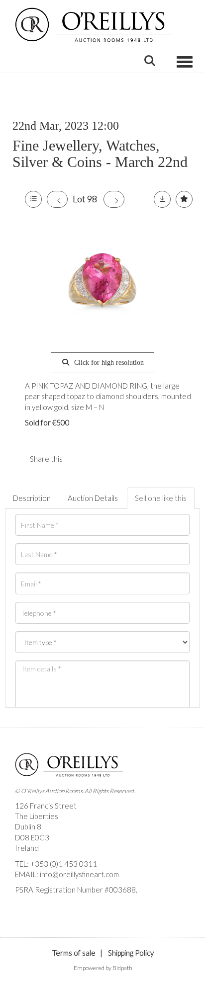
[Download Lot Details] (162, 199)
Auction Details (93, 497)
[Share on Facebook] (78, 458)
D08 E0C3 (32, 837)
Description (32, 497)
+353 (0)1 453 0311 (63, 863)
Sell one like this (161, 497)
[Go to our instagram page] (99, 458)
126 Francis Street (46, 805)
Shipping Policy (131, 952)
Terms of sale (74, 952)
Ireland (27, 847)
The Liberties (36, 816)
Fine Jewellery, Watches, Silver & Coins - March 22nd (100, 153)
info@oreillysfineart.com (79, 874)
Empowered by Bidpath (103, 968)
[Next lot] (113, 199)
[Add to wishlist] (184, 199)
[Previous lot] (57, 199)
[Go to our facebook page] (24, 906)
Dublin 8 (28, 826)
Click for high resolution (108, 362)
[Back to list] (33, 199)
